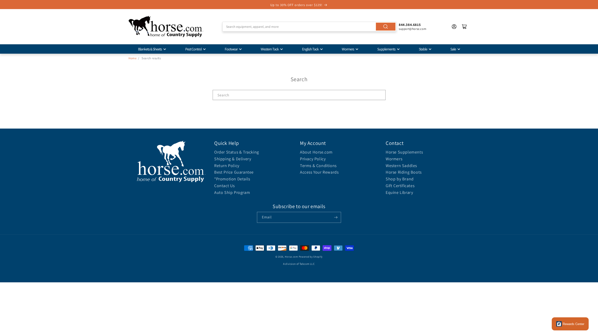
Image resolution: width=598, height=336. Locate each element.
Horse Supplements (404, 152)
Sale (453, 49)
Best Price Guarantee (234, 172)
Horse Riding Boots (404, 172)
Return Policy (226, 165)
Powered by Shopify (311, 256)
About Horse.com (316, 152)
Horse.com (291, 256)
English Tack (310, 49)
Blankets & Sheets (150, 49)
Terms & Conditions (318, 165)
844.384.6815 (410, 24)
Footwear (231, 49)
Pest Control (193, 49)
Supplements (386, 49)
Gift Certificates (400, 185)
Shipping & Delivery (232, 158)
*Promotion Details (232, 179)
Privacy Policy (313, 158)
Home (132, 58)
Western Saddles (401, 165)
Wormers (348, 49)
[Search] (385, 27)
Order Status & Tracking (236, 152)
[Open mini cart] (464, 26)
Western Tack (270, 49)
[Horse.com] (165, 26)
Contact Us (224, 185)
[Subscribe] (336, 217)
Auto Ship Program (232, 192)
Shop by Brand (400, 179)
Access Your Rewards (319, 172)
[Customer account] (454, 26)
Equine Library (399, 192)
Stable (423, 49)
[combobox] (309, 27)
